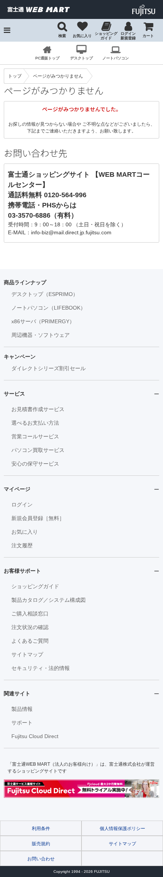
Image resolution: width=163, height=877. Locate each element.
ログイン (22, 505)
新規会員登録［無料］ (37, 518)
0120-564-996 (65, 195)
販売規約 (41, 843)
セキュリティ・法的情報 (40, 668)
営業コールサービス (35, 436)
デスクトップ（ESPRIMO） (44, 294)
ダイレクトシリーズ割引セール (48, 368)
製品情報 (22, 709)
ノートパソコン (115, 58)
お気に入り (82, 36)
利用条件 (41, 828)
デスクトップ (81, 58)
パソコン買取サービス (37, 450)
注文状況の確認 (30, 627)
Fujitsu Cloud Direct (34, 736)
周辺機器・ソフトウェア (40, 335)
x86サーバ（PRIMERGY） (43, 321)
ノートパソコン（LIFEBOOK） (48, 308)
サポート (22, 723)
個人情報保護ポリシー (122, 828)
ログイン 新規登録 (128, 35)
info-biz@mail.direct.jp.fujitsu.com (71, 232)
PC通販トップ (47, 58)
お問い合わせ (41, 858)
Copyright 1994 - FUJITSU (81, 871)
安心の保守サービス (35, 464)
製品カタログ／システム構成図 (48, 600)
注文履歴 (22, 545)
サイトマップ (27, 654)
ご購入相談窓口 (30, 614)
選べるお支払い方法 (35, 423)
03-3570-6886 (29, 215)
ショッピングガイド (106, 35)
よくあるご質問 (30, 641)
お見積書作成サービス (37, 409)
